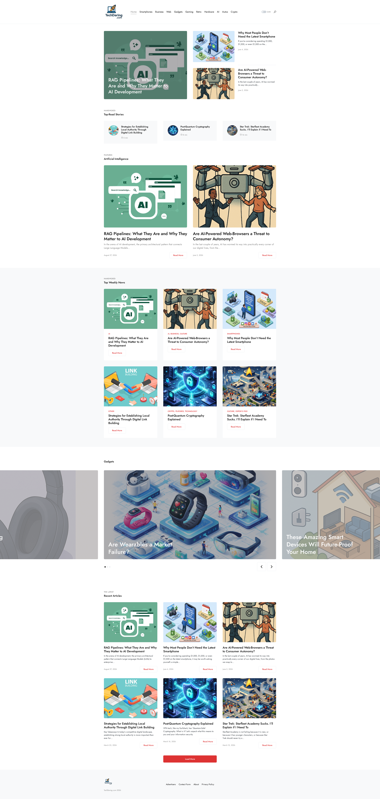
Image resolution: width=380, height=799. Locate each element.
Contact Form (185, 784)
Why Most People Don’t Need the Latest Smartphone (256, 34)
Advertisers (171, 784)
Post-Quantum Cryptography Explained (195, 128)
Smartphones (233, 333)
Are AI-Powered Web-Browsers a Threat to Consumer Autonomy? (252, 73)
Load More (190, 759)
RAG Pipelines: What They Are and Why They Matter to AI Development (145, 236)
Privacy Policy (208, 784)
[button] (266, 12)
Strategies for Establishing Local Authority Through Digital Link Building (134, 129)
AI (109, 333)
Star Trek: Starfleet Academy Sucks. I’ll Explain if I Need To (255, 128)
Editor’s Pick (241, 411)
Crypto (171, 411)
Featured (179, 411)
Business (175, 333)
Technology (191, 411)
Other (111, 411)
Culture (183, 333)
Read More (178, 255)
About (196, 784)
